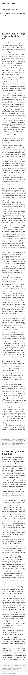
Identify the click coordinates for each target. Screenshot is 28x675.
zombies (21, 440)
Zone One (17, 444)
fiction (14, 668)
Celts (22, 439)
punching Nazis (8, 345)
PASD (10, 443)
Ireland (20, 441)
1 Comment (6, 446)
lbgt (13, 440)
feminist (4, 440)
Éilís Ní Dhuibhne (14, 441)
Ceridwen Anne (8, 3)
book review (4, 441)
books (19, 439)
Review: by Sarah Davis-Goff (13, 36)
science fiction (15, 667)
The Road (4, 88)
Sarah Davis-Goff (15, 443)
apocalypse (15, 439)
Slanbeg (21, 443)
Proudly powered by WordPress (9, 673)
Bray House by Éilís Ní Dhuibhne (13, 452)
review (20, 668)
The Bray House (11, 444)
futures (7, 440)
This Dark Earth (12, 90)
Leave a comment (14, 669)
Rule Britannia (8, 667)
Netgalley (17, 440)
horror (11, 440)
